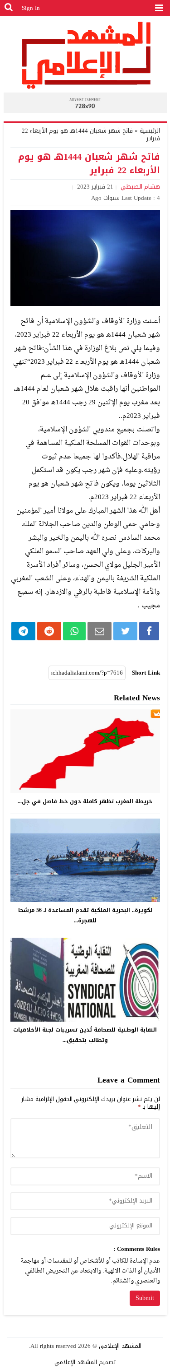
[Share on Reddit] (49, 631)
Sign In (31, 8)
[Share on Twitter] (125, 631)
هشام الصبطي (140, 186)
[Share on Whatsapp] (74, 631)
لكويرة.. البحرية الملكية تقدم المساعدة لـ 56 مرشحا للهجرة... (85, 915)
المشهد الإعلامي (120, 1345)
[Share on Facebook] (149, 631)
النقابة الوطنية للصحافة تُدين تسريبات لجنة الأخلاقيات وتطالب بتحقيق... (85, 1035)
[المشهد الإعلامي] (85, 55)
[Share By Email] (99, 631)
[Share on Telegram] (23, 631)
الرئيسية (150, 130)
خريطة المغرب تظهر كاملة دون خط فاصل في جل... (85, 801)
